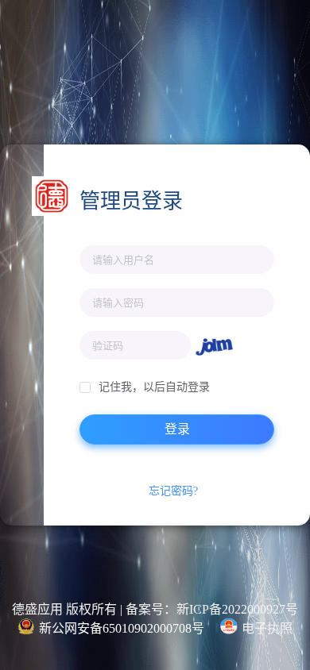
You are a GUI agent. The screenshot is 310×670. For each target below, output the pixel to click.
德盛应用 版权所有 (64, 609)
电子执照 (267, 628)
